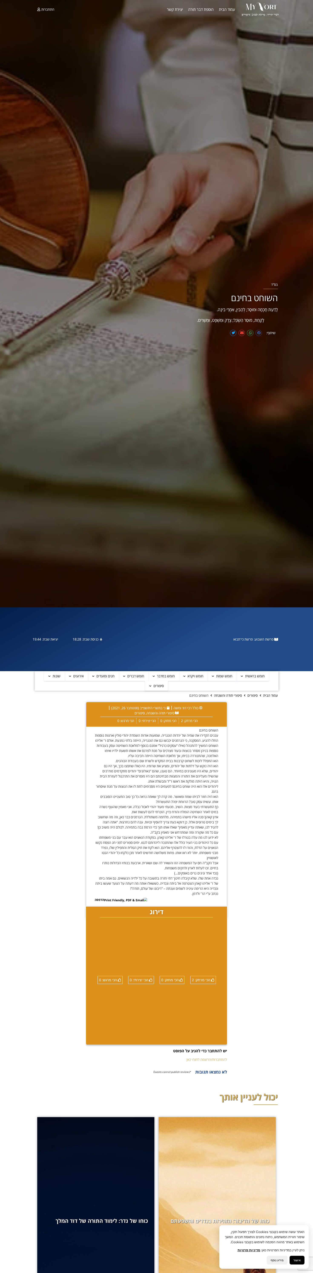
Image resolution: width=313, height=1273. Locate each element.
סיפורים (159, 685)
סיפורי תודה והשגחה (228, 695)
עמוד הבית (227, 9)
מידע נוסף (277, 1260)
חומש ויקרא (195, 676)
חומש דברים (135, 676)
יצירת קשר (175, 9)
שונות (56, 676)
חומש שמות (224, 676)
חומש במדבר (166, 676)
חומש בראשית (255, 676)
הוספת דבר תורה (201, 9)
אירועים (78, 676)
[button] (259, 333)
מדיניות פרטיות (249, 1250)
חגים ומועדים (105, 676)
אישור (297, 1260)
